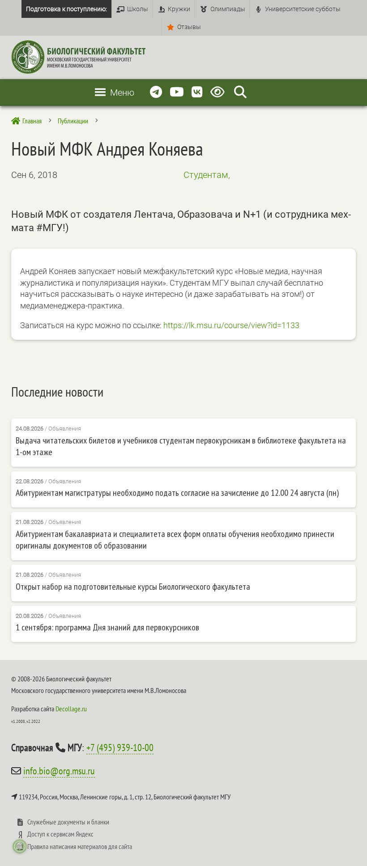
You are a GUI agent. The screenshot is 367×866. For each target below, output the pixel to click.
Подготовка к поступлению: (66, 9)
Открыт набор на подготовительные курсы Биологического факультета (133, 586)
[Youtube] (176, 92)
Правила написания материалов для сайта (79, 846)
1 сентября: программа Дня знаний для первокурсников (107, 627)
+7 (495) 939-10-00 (120, 747)
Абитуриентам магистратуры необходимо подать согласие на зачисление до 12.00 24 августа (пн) (177, 492)
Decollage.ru (71, 708)
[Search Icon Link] (240, 92)
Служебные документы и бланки (68, 821)
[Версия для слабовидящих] (219, 92)
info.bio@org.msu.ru (59, 771)
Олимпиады (227, 9)
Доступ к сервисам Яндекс (60, 833)
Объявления (64, 428)
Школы (137, 9)
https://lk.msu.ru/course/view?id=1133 (231, 325)
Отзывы (189, 26)
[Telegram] (156, 92)
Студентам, (207, 174)
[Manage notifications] (20, 846)
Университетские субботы (303, 9)
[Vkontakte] (197, 92)
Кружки (179, 9)
